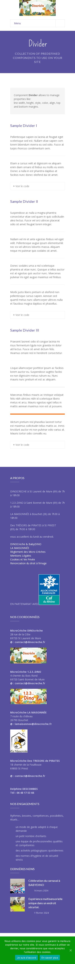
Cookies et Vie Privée (22, 559)
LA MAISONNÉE (19, 548)
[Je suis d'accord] (70, 950)
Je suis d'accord (26, 957)
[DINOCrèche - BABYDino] (37, 8)
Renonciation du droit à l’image (28, 563)
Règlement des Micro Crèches (28, 551)
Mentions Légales (20, 555)
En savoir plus (50, 957)
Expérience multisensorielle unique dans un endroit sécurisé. (45, 903)
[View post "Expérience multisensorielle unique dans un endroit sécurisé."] (17, 904)
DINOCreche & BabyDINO (25, 544)
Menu (17, 23)
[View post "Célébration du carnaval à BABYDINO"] (17, 886)
